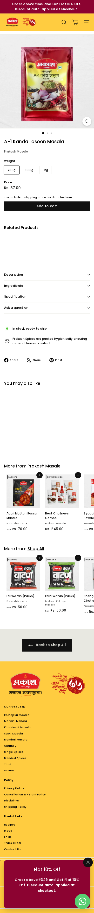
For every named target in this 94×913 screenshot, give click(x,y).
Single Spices (13, 752)
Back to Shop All (50, 644)
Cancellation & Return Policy (25, 794)
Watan (9, 770)
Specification (15, 296)
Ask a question (16, 307)
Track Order (12, 843)
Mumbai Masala (15, 739)
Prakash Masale (16, 151)
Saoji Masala (13, 733)
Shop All (35, 549)
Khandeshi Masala (17, 727)
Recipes (9, 824)
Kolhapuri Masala (17, 715)
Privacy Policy (14, 788)
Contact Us (12, 849)
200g (11, 170)
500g (30, 170)
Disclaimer (11, 800)
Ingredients (13, 285)
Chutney (10, 746)
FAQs (8, 837)
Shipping (30, 197)
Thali (7, 764)
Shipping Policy (15, 807)
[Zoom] (86, 121)
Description (13, 274)
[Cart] (75, 22)
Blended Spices (15, 758)
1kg (45, 170)
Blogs (8, 831)
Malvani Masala (15, 721)
